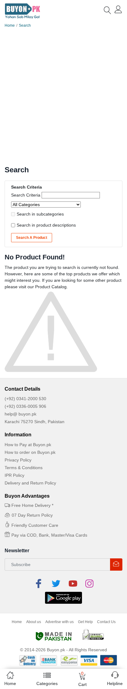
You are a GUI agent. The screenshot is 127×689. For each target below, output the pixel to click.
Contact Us (106, 622)
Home (10, 25)
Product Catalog (51, 286)
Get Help (85, 622)
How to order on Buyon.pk (30, 452)
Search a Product (31, 237)
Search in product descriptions (46, 225)
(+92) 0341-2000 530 (25, 398)
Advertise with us (59, 622)
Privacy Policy (18, 459)
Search (25, 25)
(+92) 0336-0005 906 (25, 406)
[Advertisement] (63, 99)
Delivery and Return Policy (30, 482)
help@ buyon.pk (20, 413)
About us (33, 622)
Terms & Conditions (24, 467)
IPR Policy (14, 475)
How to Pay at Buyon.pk (28, 444)
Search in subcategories (40, 214)
